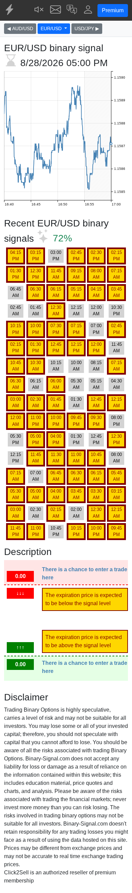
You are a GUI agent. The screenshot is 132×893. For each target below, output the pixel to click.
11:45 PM (15, 531)
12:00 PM (96, 347)
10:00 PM (35, 329)
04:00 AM (55, 494)
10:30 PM (116, 310)
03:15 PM (35, 255)
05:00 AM (35, 494)
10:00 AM (76, 366)
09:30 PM (96, 420)
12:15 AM (76, 310)
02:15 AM (55, 512)
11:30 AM (56, 457)
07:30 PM (55, 329)
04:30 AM (116, 384)
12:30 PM (35, 274)
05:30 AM (76, 384)
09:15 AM (76, 274)
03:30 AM (96, 494)
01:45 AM (35, 310)
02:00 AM (76, 512)
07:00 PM (96, 329)
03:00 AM (15, 402)
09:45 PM (76, 420)
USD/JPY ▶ (86, 28)
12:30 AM (55, 310)
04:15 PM (15, 255)
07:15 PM (76, 329)
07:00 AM (35, 476)
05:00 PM (35, 439)
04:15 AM (96, 292)
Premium (113, 10)
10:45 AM (15, 366)
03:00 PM (55, 255)
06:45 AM (15, 292)
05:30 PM (15, 439)
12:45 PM (55, 347)
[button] (72, 10)
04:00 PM (55, 439)
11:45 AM (56, 274)
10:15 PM (15, 329)
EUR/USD (52, 28)
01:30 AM (76, 402)
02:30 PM (96, 255)
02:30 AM (35, 402)
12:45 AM (96, 402)
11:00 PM (35, 420)
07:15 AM (116, 274)
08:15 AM (96, 366)
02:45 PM (76, 255)
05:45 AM (116, 476)
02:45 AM (15, 310)
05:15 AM (76, 292)
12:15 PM (76, 347)
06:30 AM (35, 292)
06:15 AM (55, 292)
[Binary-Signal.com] (10, 10)
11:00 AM (76, 457)
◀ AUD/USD (20, 28)
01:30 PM (15, 274)
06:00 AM (55, 384)
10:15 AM (55, 366)
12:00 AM (96, 310)
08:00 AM (96, 274)
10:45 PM (55, 531)
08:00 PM (116, 420)
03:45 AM (116, 292)
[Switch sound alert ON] (39, 10)
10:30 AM (35, 366)
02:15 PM (116, 255)
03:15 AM (116, 494)
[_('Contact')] (55, 10)
